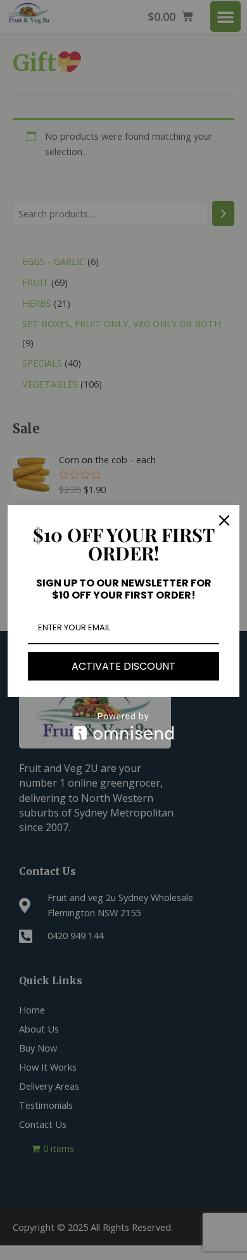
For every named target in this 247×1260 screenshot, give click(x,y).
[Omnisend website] (123, 726)
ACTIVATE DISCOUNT (123, 666)
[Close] (224, 520)
